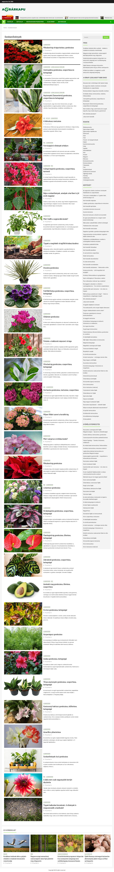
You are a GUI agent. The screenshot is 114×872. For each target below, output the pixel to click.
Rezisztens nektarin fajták (90, 461)
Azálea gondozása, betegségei (55, 659)
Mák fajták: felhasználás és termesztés (94, 340)
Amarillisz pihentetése (52, 732)
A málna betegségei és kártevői (91, 502)
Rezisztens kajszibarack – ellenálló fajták (94, 404)
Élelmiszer (86, 133)
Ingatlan (85, 148)
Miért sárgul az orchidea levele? (55, 439)
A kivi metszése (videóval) (90, 387)
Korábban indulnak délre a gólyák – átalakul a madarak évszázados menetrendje (15, 858)
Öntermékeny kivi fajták (89, 393)
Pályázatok (86, 165)
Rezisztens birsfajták (89, 491)
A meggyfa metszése (89, 318)
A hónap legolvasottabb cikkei (57, 66)
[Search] (111, 21)
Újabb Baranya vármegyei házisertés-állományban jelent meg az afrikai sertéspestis (97, 858)
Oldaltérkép (51, 21)
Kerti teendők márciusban (90, 228)
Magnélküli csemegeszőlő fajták (92, 345)
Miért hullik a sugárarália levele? (55, 219)
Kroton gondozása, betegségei (55, 610)
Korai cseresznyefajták (89, 480)
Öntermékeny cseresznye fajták (91, 482)
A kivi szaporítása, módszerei (91, 516)
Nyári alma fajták (87, 396)
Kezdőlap (10, 21)
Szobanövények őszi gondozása (55, 756)
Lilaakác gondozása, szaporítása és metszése (95, 203)
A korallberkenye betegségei (91, 416)
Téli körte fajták (87, 494)
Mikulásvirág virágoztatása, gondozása (58, 47)
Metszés (48, 118)
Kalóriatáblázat (87, 150)
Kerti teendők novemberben (90, 264)
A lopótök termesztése (89, 410)
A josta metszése (88, 212)
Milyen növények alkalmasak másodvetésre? (95, 407)
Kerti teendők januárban (89, 250)
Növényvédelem (87, 163)
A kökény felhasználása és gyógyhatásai (94, 275)
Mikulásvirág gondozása (52, 463)
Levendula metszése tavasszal (91, 209)
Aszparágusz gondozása (52, 634)
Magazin (85, 157)
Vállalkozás (86, 178)
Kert (44, 118)
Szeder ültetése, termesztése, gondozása (94, 434)
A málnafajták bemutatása (90, 337)
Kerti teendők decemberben (90, 259)
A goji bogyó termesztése (90, 329)
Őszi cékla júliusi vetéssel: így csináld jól (94, 281)
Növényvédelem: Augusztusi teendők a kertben (96, 91)
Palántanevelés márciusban (90, 225)
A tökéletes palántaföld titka (90, 244)
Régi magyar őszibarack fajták (91, 402)
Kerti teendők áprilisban (89, 206)
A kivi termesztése (88, 384)
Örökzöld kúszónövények (90, 376)
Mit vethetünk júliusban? (89, 114)
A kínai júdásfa (87, 419)
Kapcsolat (20, 21)
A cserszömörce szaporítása (91, 253)
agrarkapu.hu (49, 50)
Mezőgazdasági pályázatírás (35, 21)
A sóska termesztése (89, 261)
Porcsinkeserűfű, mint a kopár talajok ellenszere (96, 307)
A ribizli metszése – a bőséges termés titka (95, 357)
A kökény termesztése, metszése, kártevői (94, 448)
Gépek (85, 142)
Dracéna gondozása (51, 268)
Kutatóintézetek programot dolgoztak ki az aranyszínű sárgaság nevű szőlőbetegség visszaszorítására (94, 60)
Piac (84, 167)
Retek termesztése (88, 256)
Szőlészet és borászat (89, 171)
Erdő (84, 135)
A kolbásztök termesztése (90, 413)
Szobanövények (46, 44)
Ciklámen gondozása (51, 316)
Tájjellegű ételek (87, 173)
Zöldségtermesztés (88, 180)
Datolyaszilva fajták (88, 508)
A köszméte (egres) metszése (91, 381)
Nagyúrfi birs (86, 511)
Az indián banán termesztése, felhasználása (95, 445)
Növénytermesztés (88, 161)
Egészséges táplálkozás (90, 131)
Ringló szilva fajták (88, 485)
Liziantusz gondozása (51, 488)
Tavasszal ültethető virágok (90, 348)
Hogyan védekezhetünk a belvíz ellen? (93, 310)
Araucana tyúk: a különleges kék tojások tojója (95, 83)
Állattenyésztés (87, 127)
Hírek (84, 146)
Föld (84, 138)
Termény (85, 175)
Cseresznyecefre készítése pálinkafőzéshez (95, 437)
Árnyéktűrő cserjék (88, 351)
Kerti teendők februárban (90, 247)
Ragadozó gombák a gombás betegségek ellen (96, 231)
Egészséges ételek (88, 129)
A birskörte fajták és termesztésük (92, 513)
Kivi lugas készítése (88, 326)
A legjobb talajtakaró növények (91, 305)
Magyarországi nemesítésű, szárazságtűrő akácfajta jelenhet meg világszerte (42, 858)
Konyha (85, 154)
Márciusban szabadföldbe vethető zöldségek (95, 223)
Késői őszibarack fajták (89, 464)
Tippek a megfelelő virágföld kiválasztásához (61, 243)
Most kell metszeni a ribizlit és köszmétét (94, 215)
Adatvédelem (62, 21)
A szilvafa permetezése (89, 354)
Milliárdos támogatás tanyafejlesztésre (74, 17)
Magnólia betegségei (89, 343)
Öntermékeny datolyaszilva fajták (92, 488)
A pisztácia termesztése (90, 363)
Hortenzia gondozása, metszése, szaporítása (61, 390)
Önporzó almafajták (88, 399)
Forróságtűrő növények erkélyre (55, 145)
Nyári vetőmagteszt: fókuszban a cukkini (94, 278)
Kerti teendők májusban (89, 200)
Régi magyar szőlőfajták (89, 360)
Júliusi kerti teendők (88, 116)
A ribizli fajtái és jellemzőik (90, 505)
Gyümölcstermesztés (89, 144)
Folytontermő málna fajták (90, 390)
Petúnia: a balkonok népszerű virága (57, 341)
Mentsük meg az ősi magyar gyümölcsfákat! (95, 477)
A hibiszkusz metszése (52, 121)
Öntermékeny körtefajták (89, 379)
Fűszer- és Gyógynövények (90, 140)
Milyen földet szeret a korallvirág (56, 414)
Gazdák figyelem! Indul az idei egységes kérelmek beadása (43, 17)
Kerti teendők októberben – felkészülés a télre (96, 267)
